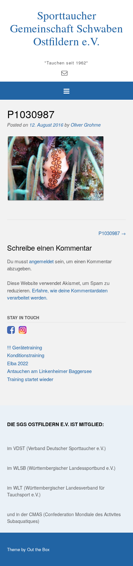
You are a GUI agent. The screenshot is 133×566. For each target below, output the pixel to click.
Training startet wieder (30, 379)
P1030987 (112, 233)
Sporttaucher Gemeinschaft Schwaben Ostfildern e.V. (66, 28)
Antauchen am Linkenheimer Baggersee (49, 371)
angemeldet (41, 261)
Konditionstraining (25, 355)
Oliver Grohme (86, 124)
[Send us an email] (64, 72)
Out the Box (38, 549)
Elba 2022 (17, 363)
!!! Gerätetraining (24, 347)
